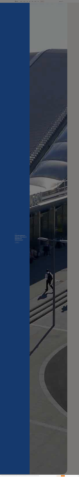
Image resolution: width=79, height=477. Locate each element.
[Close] (78, 476)
